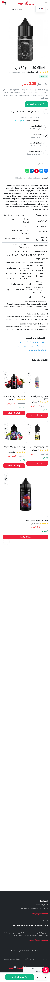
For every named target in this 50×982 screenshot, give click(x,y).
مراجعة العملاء (32, 72)
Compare (29, 378)
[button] (3, 977)
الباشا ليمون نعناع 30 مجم (39, 446)
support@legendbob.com (38, 940)
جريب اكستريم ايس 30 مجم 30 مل (32, 346)
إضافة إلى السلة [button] (37, 415)
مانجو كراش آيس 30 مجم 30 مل (33, 341)
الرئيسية (45, 9)
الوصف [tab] (45, 178)
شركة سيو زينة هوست (12, 959)
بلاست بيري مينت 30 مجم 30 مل (36, 520)
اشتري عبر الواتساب (35, 104)
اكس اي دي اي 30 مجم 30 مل (14, 396)
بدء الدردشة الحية (19, 120)
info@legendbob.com (40, 913)
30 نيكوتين (28, 9)
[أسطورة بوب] (25, 3)
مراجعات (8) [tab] (20, 178)
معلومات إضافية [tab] (34, 178)
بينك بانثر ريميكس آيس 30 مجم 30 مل (37, 397)
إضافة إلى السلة (18, 977)
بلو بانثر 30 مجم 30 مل (37, 350)
